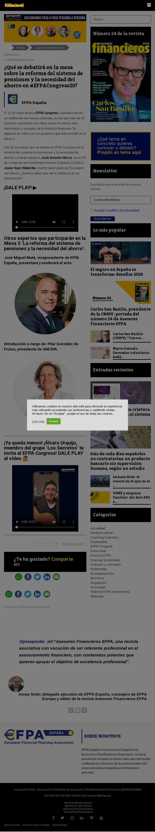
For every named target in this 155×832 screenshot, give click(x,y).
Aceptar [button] (53, 421)
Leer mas (38, 421)
